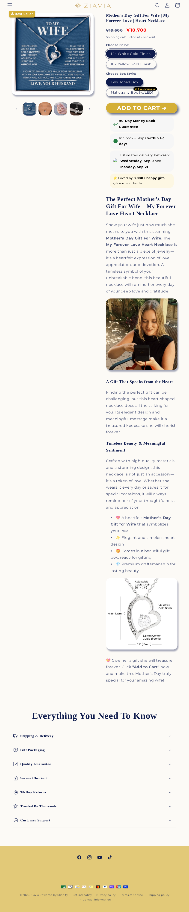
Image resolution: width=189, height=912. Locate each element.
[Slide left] (17, 109)
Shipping (113, 37)
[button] (10, 5)
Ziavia (35, 895)
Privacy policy (106, 895)
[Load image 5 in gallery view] (76, 109)
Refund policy (82, 895)
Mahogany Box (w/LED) (132, 92)
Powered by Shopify (54, 895)
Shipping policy (159, 895)
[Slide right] (89, 109)
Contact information (97, 899)
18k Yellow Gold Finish (131, 64)
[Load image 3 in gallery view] (45, 109)
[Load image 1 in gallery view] (29, 109)
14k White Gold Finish (131, 54)
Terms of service (131, 895)
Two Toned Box (124, 82)
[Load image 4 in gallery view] (60, 109)
